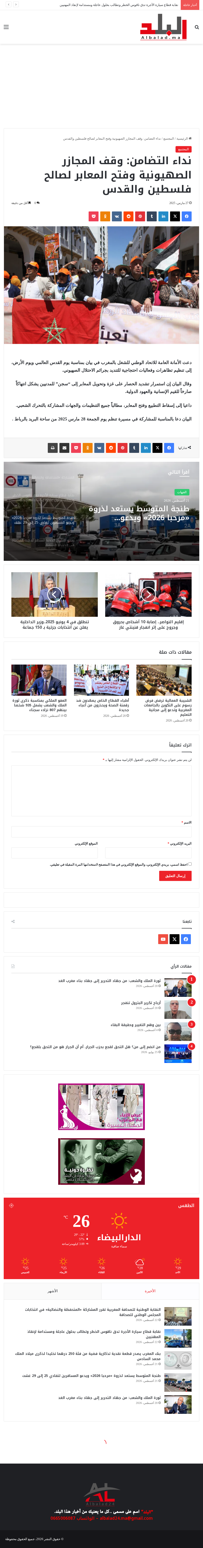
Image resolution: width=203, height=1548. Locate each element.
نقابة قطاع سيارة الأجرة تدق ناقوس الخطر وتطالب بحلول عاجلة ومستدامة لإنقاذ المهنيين (94, 1334)
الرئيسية (183, 138)
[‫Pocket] (94, 216)
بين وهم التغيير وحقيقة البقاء (136, 1025)
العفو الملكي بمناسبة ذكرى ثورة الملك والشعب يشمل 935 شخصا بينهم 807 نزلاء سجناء (39, 705)
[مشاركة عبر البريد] (64, 448)
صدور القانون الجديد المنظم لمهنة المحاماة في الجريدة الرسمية (140, 516)
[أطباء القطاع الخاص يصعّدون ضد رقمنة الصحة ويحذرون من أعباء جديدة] (101, 680)
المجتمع (168, 138)
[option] (101, 511)
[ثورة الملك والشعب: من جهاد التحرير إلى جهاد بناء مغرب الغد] (178, 987)
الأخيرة (150, 1291)
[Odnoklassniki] (105, 216)
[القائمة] (6, 28)
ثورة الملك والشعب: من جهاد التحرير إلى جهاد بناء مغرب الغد (109, 981)
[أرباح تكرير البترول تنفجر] (178, 1009)
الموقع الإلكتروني (86, 843)
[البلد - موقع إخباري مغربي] (163, 27)
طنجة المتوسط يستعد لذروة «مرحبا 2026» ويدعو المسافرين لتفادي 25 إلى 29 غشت (91, 1375)
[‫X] (175, 216)
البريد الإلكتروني (180, 843)
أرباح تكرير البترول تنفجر (141, 1003)
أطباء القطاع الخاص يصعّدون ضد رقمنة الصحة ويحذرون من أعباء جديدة (102, 705)
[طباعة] (53, 448)
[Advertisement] (101, 88)
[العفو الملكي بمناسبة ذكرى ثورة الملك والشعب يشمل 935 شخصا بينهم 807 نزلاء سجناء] (39, 680)
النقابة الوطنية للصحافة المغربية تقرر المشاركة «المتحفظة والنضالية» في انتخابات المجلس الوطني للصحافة (93, 1312)
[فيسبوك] (187, 216)
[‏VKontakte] (117, 216)
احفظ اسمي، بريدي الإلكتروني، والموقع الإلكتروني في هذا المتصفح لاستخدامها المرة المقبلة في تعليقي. (119, 864)
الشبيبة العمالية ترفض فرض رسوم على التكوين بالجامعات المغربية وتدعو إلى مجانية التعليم (168, 707)
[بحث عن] (196, 28)
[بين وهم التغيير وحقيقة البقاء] (178, 1031)
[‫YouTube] (163, 939)
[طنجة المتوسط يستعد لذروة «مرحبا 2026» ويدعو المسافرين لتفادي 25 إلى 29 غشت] (178, 1382)
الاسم (186, 822)
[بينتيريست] (140, 216)
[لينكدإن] (163, 216)
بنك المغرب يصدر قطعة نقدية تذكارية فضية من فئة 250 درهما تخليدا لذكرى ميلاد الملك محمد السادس (88, 1356)
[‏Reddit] (128, 216)
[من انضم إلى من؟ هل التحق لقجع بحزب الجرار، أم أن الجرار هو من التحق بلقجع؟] (178, 1053)
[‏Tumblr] (152, 216)
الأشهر (53, 1291)
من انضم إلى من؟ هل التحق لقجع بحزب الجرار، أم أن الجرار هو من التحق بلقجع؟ (95, 1047)
